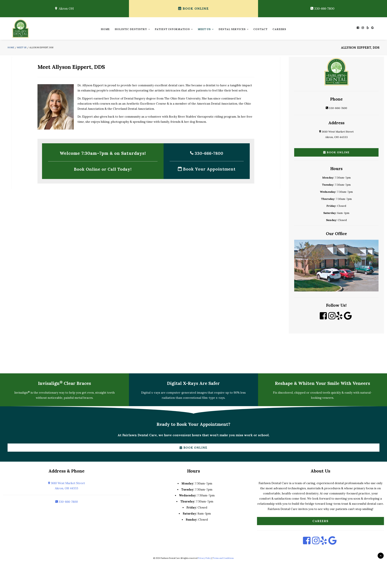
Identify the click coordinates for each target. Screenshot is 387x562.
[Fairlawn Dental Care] (20, 28)
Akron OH (65, 8)
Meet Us (204, 29)
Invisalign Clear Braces (64, 383)
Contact (260, 29)
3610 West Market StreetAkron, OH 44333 (67, 485)
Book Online (195, 8)
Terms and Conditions (223, 558)
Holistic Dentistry (131, 29)
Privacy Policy (204, 558)
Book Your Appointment (209, 169)
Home (105, 29)
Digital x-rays (150, 392)
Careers (279, 29)
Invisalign (22, 392)
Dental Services (232, 29)
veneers (327, 398)
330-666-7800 (323, 8)
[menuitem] (105, 30)
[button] (359, 27)
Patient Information (172, 29)
